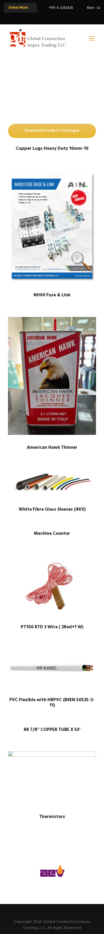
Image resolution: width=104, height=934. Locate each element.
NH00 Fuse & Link (52, 295)
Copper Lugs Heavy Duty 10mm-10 (52, 148)
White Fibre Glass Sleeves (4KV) (52, 509)
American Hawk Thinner (52, 447)
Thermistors (52, 816)
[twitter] (56, 17)
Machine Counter (52, 533)
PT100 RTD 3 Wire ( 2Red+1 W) (52, 627)
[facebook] (47, 17)
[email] (38, 17)
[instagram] (75, 17)
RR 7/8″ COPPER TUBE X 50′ (52, 729)
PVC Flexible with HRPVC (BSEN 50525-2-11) (52, 702)
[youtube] (66, 17)
